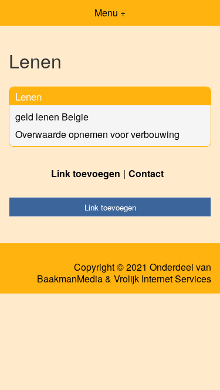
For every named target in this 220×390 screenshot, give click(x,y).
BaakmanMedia (70, 279)
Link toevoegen (85, 173)
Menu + (110, 12)
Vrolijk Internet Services (162, 279)
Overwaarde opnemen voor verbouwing (97, 134)
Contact (146, 173)
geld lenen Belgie (52, 116)
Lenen (28, 96)
